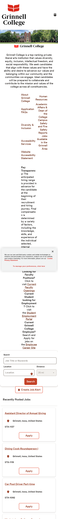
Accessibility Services (28, 142)
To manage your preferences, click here (29, 266)
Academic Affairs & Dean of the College (41, 110)
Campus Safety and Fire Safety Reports (42, 126)
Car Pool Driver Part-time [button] (20, 484)
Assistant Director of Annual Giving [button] (25, 413)
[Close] (53, 251)
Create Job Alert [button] (31, 389)
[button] (32, 374)
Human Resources (41, 98)
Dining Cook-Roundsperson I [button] (21, 448)
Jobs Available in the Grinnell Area (42, 142)
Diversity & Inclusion (27, 126)
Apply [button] (29, 435)
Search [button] (31, 381)
